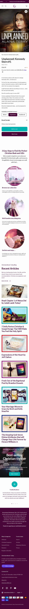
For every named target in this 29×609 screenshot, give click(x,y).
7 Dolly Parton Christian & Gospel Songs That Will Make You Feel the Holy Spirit (14, 328)
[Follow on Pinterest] (11, 588)
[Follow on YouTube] (15, 588)
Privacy (18, 547)
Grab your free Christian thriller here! (16, 1)
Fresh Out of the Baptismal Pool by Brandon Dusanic (13, 382)
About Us (4, 580)
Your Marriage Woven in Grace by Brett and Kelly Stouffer (12, 408)
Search (18, 539)
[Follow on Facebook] (3, 588)
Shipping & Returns (21, 545)
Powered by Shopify (19, 604)
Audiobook (22, 114)
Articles (18, 542)
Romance (4, 547)
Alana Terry (4, 64)
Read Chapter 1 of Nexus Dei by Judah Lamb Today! (14, 301)
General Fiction (5, 545)
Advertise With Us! (6, 582)
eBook (5, 114)
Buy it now (14, 134)
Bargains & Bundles (6, 550)
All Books (4, 539)
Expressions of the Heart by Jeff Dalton (14, 356)
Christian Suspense (6, 542)
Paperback (13, 114)
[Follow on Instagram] (7, 588)
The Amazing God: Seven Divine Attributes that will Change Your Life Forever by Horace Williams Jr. (14, 438)
